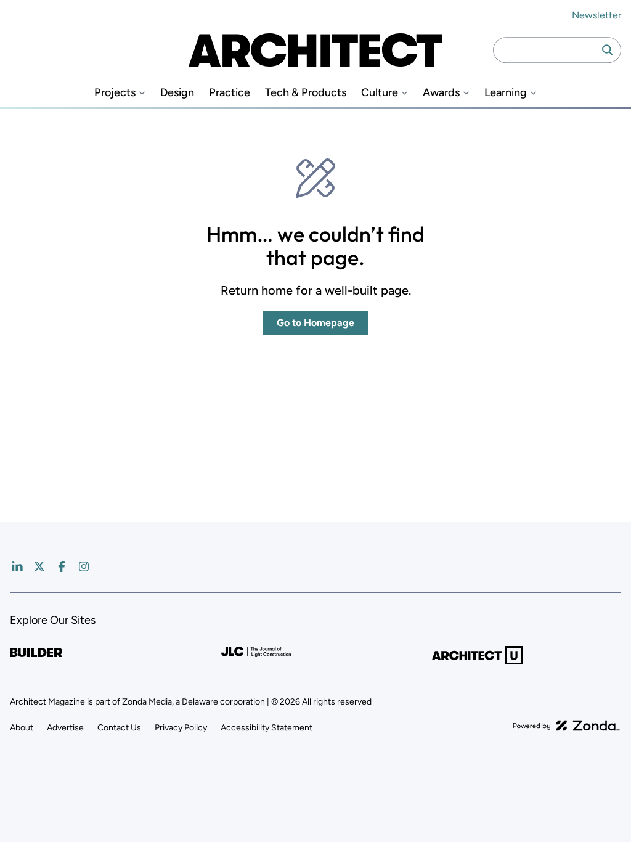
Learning (505, 92)
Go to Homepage (315, 323)
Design (177, 92)
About (21, 727)
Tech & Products (305, 92)
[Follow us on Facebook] (61, 566)
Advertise (65, 727)
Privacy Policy (181, 727)
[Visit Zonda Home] (566, 725)
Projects (115, 92)
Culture (379, 92)
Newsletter (596, 15)
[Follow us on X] (39, 566)
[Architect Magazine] (315, 50)
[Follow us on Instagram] (83, 566)
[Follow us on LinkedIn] (17, 566)
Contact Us (119, 727)
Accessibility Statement (266, 727)
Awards (441, 92)
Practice (229, 92)
